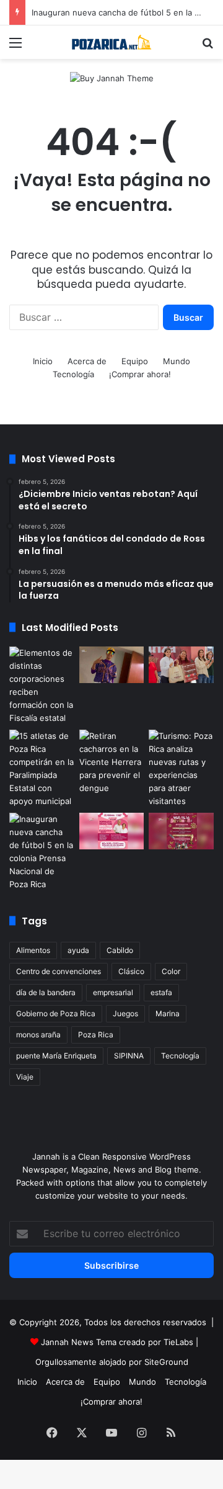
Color (171, 971)
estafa (161, 992)
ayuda (78, 950)
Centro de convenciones (58, 971)
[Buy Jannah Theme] (112, 78)
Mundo (176, 361)
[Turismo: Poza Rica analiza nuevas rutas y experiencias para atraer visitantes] (181, 769)
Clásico (131, 971)
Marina (167, 1013)
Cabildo (120, 950)
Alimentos (33, 950)
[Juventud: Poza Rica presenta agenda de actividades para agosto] (181, 831)
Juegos (125, 1013)
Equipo (134, 361)
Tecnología (73, 374)
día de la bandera (46, 992)
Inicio (43, 361)
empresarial (113, 992)
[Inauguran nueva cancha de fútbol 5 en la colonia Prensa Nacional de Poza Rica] (41, 852)
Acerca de (87, 361)
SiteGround (166, 1362)
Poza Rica (95, 1034)
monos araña (38, 1034)
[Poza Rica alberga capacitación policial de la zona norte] (41, 685)
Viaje (24, 1076)
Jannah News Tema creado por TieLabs (117, 1342)
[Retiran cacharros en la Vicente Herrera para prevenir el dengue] (111, 762)
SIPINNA (129, 1055)
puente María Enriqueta (56, 1055)
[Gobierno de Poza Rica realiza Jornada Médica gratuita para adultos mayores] (111, 831)
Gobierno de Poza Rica (55, 1013)
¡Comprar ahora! (140, 374)
